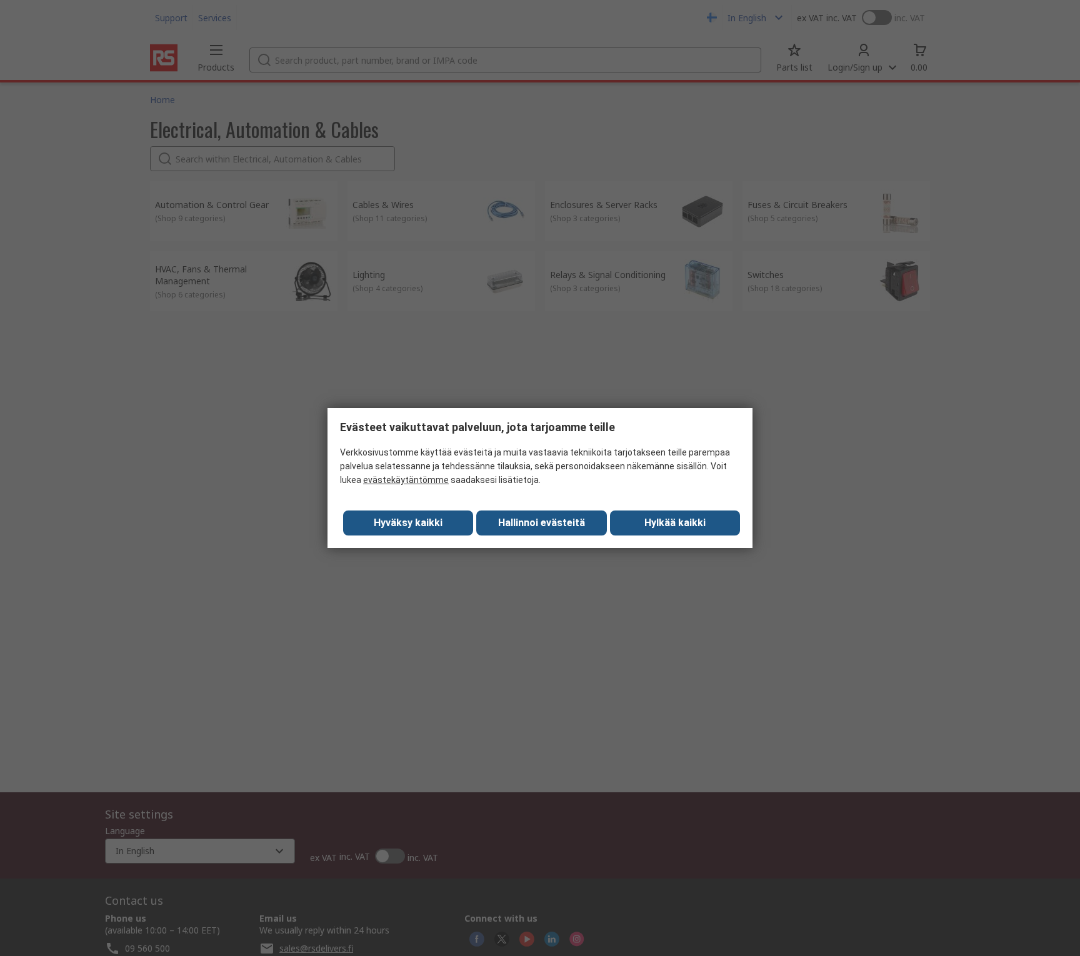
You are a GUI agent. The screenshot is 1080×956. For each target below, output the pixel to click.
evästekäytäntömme (406, 480)
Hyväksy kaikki (408, 523)
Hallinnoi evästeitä (541, 523)
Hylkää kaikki (675, 523)
